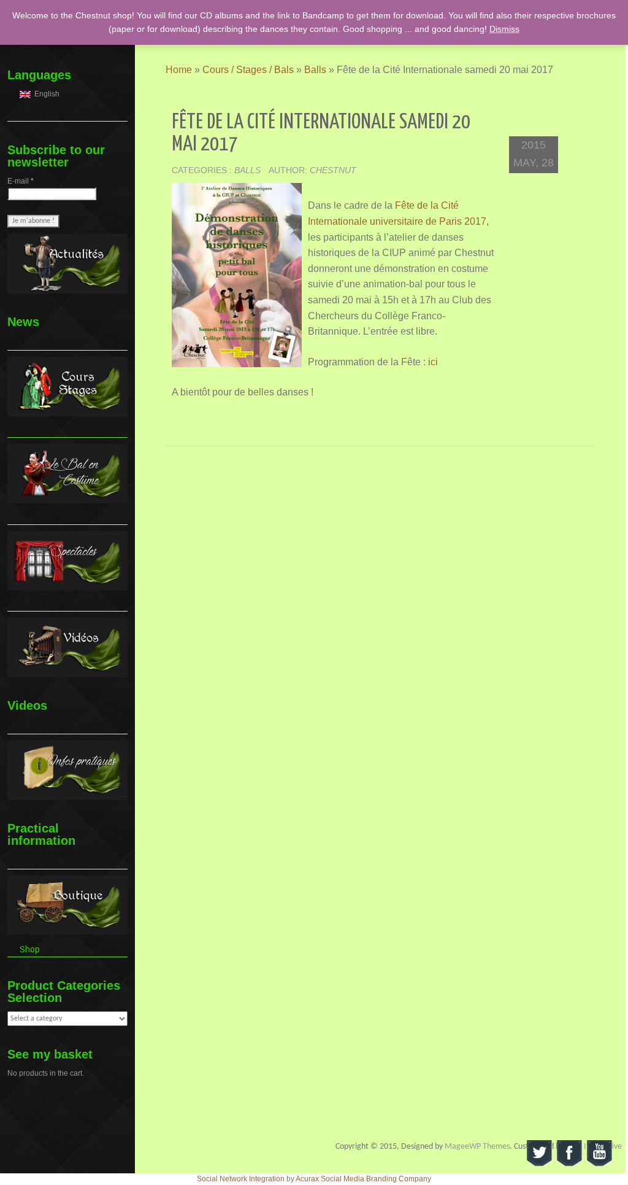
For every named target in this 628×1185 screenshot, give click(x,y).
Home (179, 69)
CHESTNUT (333, 170)
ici (433, 362)
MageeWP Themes (477, 1146)
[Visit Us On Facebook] (569, 1153)
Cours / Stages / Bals (248, 69)
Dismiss (504, 29)
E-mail (20, 181)
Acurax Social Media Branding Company (363, 1179)
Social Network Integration (241, 1179)
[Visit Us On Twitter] (539, 1153)
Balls (315, 69)
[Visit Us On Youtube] (599, 1153)
